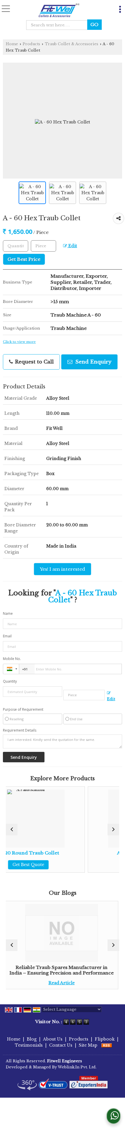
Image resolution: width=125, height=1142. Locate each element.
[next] (113, 829)
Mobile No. (12, 658)
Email (7, 636)
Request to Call (33, 362)
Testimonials (29, 1045)
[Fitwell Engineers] (59, 10)
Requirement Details (19, 730)
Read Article (30, 982)
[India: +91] (11, 669)
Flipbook (105, 1039)
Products (31, 44)
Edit (72, 245)
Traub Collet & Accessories (71, 44)
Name (8, 613)
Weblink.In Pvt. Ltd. (77, 1067)
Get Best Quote (103, 864)
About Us (53, 1039)
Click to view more (19, 342)
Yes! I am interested (62, 569)
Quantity (10, 681)
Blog (32, 1039)
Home (12, 44)
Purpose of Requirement (23, 710)
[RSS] (106, 1045)
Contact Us (60, 1045)
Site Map (88, 1045)
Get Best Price (24, 259)
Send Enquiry (92, 362)
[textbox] (58, 25)
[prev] (11, 829)
